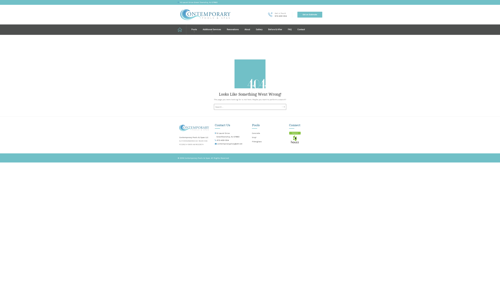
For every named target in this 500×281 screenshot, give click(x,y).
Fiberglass (257, 141)
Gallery (259, 29)
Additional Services (212, 29)
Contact (301, 29)
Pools (194, 29)
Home (182, 29)
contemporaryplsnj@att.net (229, 144)
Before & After (275, 29)
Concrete (256, 133)
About (247, 29)
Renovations (233, 29)
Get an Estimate (310, 14)
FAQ (290, 29)
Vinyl (254, 137)
